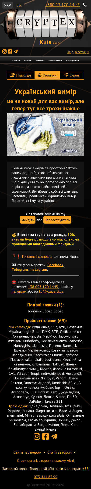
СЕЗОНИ (27, 60)
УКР (7, 5)
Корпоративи (72, 60)
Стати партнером (27, 452)
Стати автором (59, 452)
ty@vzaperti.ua (51, 291)
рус (19, 5)
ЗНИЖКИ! (40, 60)
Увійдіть (27, 220)
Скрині (75, 75)
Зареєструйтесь (57, 220)
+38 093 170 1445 (43, 286)
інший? (56, 43)
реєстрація (81, 52)
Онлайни (49, 75)
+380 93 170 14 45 (62, 4)
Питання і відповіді (37, 256)
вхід (70, 52)
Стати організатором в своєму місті (45, 460)
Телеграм (19, 291)
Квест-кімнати (55, 60)
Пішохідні (24, 75)
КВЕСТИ (16, 60)
